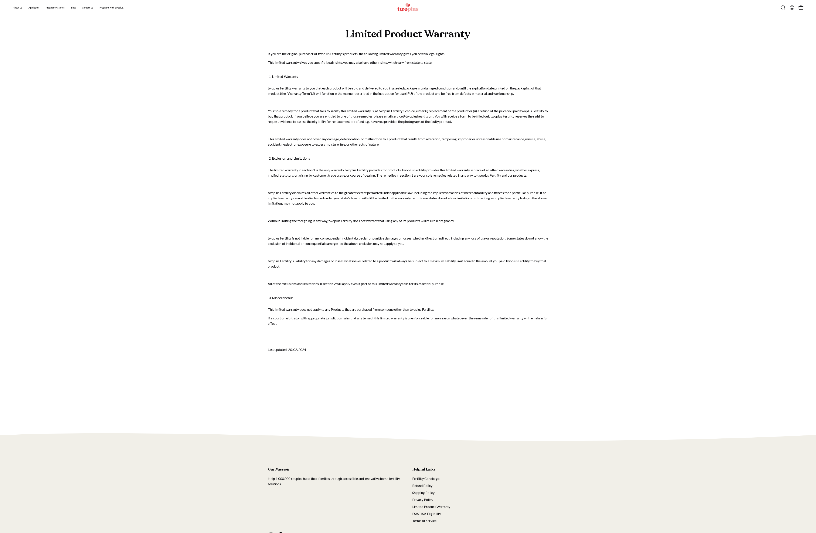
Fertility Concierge (425, 478)
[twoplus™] (408, 7)
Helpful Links (423, 469)
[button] (783, 7)
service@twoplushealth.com (412, 116)
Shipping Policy (423, 492)
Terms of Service (424, 521)
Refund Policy (422, 485)
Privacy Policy (422, 500)
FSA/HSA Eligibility (426, 514)
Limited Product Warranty (431, 507)
